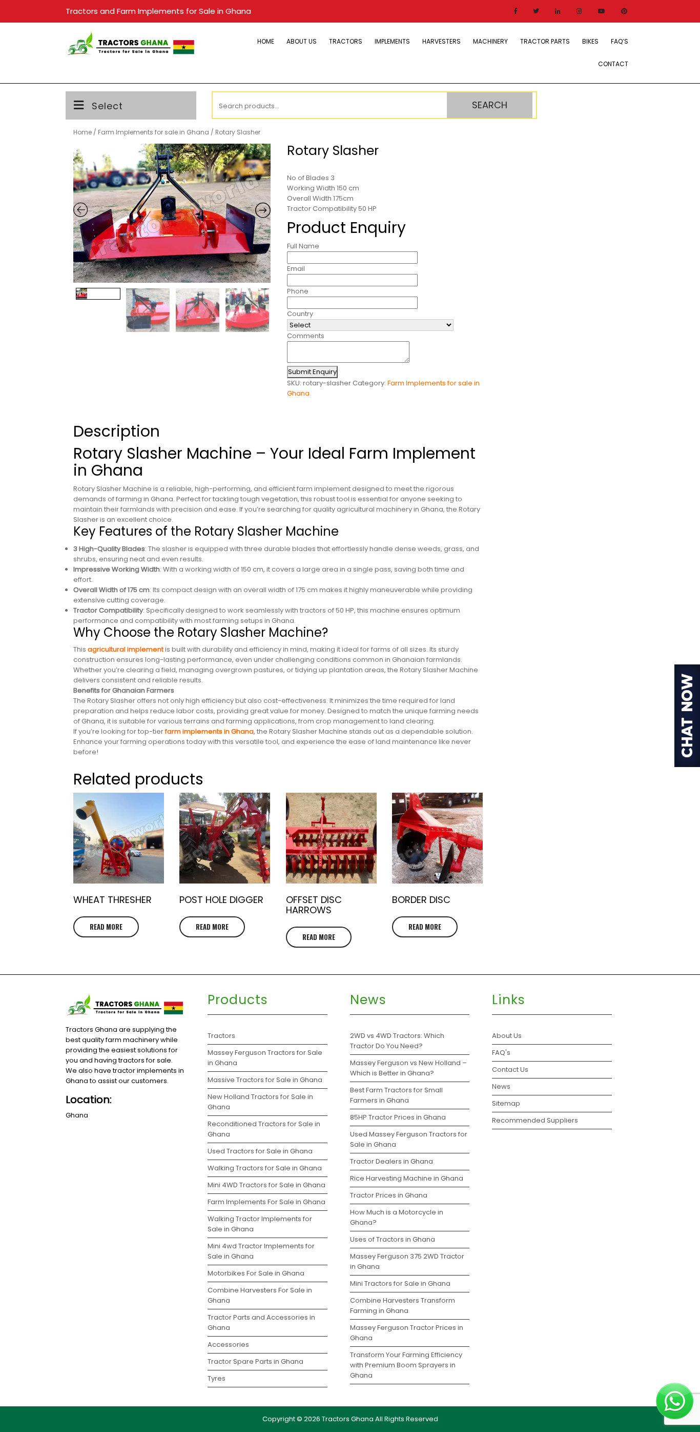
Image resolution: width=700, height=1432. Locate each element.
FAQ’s (619, 41)
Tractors (345, 41)
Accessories (228, 1344)
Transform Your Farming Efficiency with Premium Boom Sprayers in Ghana (406, 1365)
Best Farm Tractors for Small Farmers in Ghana (396, 1095)
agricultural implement (125, 649)
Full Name (303, 246)
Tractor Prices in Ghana (389, 1195)
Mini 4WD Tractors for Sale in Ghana (266, 1185)
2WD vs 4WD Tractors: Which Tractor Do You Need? (397, 1041)
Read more (106, 926)
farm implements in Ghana (209, 731)
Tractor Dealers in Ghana (391, 1161)
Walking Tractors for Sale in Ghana (265, 1168)
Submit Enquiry (312, 372)
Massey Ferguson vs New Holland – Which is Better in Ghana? (408, 1068)
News (501, 1086)
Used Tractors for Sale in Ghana (260, 1151)
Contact (613, 64)
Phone (297, 291)
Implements (392, 41)
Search (489, 105)
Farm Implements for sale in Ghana (153, 132)
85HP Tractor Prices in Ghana (398, 1117)
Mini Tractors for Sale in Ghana (400, 1283)
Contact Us (510, 1069)
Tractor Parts (545, 41)
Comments (305, 336)
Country (300, 314)
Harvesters (441, 41)
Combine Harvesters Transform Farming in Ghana (402, 1306)
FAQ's (501, 1052)
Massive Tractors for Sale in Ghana (265, 1080)
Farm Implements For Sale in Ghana (266, 1202)
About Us (301, 41)
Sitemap (506, 1103)
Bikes (590, 41)
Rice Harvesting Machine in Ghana (406, 1178)
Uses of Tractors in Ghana (392, 1239)
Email (296, 268)
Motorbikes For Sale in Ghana (256, 1273)
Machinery (490, 41)
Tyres (216, 1378)
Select (107, 106)
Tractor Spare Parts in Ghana (255, 1361)
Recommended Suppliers (535, 1120)
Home (265, 41)
